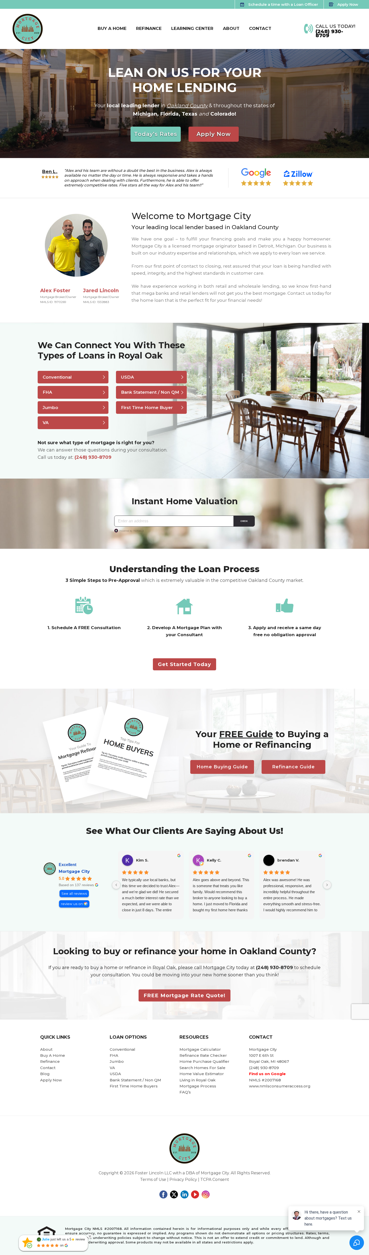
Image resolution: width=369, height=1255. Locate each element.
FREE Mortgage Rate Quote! (184, 995)
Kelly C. (214, 860)
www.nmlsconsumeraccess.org (280, 1086)
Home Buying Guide (222, 767)
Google (256, 177)
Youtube (195, 1194)
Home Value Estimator (201, 1073)
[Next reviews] (327, 885)
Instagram (206, 1194)
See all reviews (74, 893)
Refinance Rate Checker (203, 1055)
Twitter (174, 1194)
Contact (47, 1067)
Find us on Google (267, 1073)
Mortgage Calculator (200, 1049)
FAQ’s (185, 1092)
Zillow (298, 177)
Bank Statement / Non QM (150, 392)
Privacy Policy (183, 1179)
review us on (72, 904)
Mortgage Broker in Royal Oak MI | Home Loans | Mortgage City (28, 29)
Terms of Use (153, 1179)
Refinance (50, 1061)
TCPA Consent (214, 1179)
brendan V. (288, 860)
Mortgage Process (197, 1086)
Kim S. (142, 860)
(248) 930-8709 (329, 33)
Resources (194, 1037)
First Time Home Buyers (134, 1086)
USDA (127, 377)
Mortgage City (74, 871)
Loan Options (128, 1037)
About (46, 1049)
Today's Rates (155, 134)
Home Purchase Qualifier (204, 1061)
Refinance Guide (293, 767)
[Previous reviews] (116, 885)
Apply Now (347, 4)
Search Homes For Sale (202, 1067)
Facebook (163, 1194)
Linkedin (184, 1194)
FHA (47, 392)
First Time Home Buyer (147, 407)
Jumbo (50, 407)
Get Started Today (184, 664)
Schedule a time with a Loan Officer (283, 4)
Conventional (57, 377)
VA (46, 422)
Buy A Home (52, 1055)
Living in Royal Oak (197, 1080)
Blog (45, 1073)
